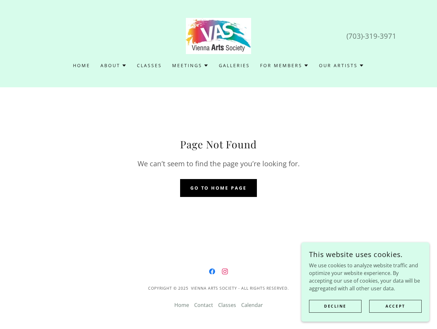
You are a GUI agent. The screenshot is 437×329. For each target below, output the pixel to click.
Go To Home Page (218, 188)
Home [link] (81, 65)
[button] (113, 65)
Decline (335, 306)
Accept (395, 306)
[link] (218, 35)
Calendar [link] (252, 305)
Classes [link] (149, 65)
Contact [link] (203, 305)
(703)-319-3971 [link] (371, 36)
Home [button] (181, 305)
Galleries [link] (234, 65)
